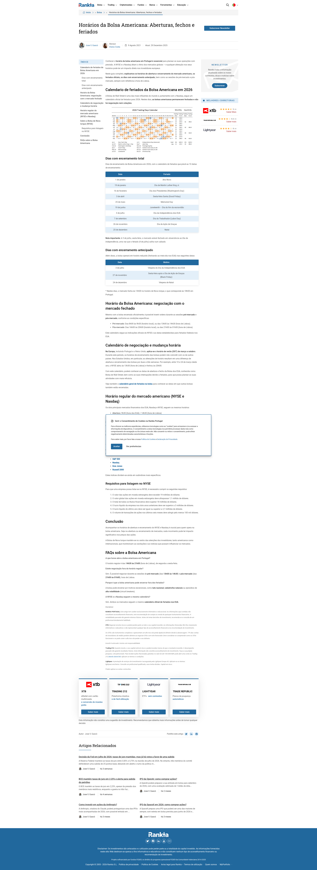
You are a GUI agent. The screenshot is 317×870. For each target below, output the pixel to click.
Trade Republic (182, 691)
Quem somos (211, 864)
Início (88, 12)
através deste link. (114, 657)
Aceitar (116, 446)
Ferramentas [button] (166, 5)
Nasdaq (115, 462)
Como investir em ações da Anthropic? (98, 804)
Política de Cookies (148, 439)
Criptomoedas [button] (126, 5)
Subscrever (220, 85)
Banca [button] (152, 5)
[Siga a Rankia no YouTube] (164, 841)
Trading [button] (111, 5)
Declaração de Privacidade (167, 439)
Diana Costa (114, 47)
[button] (227, 5)
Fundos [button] (141, 5)
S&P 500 (116, 459)
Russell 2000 (118, 469)
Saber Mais (231, 112)
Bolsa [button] (99, 5)
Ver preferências (133, 446)
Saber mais (93, 712)
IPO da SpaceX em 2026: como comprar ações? (163, 804)
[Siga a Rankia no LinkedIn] (158, 841)
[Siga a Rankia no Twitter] (147, 841)
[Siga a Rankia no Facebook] (153, 841)
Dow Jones (117, 466)
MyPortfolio (225, 864)
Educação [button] (181, 5)
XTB (83, 691)
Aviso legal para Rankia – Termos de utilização (181, 864)
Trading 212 (119, 691)
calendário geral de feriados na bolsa (135, 384)
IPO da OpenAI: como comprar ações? (158, 779)
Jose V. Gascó (92, 45)
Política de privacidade (129, 864)
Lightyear (148, 691)
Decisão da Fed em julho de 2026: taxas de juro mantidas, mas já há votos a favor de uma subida (126, 756)
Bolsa (99, 12)
